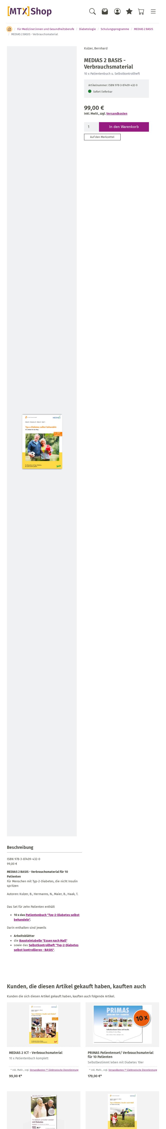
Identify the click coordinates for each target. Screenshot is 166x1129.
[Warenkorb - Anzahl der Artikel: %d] (141, 11)
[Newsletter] (105, 11)
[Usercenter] (117, 11)
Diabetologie (87, 29)
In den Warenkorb (124, 127)
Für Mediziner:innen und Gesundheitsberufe (45, 29)
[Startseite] (9, 29)
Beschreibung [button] (20, 847)
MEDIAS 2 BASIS (143, 29)
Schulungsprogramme (115, 29)
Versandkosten (116, 113)
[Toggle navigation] (153, 11)
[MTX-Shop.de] (29, 11)
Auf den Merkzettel (102, 137)
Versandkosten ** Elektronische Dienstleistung (54, 1070)
